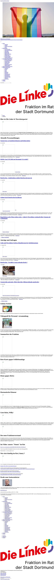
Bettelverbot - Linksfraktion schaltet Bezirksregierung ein (16, 178)
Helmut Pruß (7, 52)
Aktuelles (6, 44)
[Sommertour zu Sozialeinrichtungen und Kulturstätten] (27, 149)
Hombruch (6, 72)
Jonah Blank (7, 63)
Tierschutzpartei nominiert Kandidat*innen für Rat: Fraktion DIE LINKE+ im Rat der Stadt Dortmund (17, 468)
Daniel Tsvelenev (7, 56)
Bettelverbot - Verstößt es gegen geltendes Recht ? (13, 262)
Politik (4, 43)
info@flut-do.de (3, 575)
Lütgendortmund (7, 530)
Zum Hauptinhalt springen (4, 0)
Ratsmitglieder (5, 48)
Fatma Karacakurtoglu (8, 50)
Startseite (4, 535)
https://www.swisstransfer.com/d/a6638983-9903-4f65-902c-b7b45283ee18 (13, 447)
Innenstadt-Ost (7, 528)
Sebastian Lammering (8, 64)
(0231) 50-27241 (3, 573)
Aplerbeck (6, 68)
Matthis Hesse (7, 508)
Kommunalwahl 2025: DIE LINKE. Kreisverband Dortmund (10, 474)
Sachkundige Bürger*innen (7, 58)
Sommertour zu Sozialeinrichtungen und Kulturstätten (15, 140)
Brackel (6, 69)
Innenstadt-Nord (7, 74)
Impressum (4, 536)
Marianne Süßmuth (8, 507)
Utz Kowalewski (7, 49)
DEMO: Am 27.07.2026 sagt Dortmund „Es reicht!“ (14, 159)
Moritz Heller (7, 53)
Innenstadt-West (7, 529)
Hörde (6, 71)
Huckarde (6, 73)
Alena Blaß (6, 51)
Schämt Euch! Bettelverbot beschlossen (11, 197)
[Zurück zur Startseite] (27, 112)
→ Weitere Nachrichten (4, 237)
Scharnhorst (7, 78)
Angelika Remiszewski (8, 57)
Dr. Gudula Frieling (8, 60)
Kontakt (4, 80)
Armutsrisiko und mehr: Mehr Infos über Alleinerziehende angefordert (19, 282)
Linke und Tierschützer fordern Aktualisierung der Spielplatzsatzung (19, 243)
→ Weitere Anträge (3, 301)
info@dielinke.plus (3, 490)
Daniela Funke (7, 61)
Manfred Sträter (7, 65)
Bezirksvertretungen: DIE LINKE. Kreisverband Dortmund (10, 471)
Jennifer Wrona (7, 62)
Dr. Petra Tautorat (8, 55)
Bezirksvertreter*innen (6, 67)
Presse (6, 47)
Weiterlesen (18, 157)
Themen (6, 45)
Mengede (6, 77)
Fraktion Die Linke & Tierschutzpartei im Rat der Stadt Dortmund (11, 39)
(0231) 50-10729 (3, 574)
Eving (6, 70)
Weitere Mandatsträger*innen (7, 66)
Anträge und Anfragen (8, 46)
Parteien (4, 79)
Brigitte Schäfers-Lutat (8, 59)
